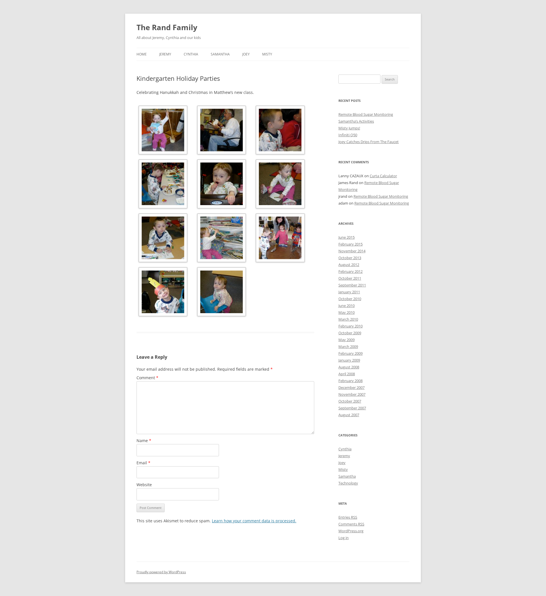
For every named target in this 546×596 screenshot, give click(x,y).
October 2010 (349, 298)
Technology (348, 483)
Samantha (220, 54)
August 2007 (348, 414)
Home (141, 54)
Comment (147, 377)
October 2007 (349, 401)
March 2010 (348, 319)
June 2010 (346, 305)
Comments (351, 524)
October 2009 (349, 332)
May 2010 (346, 312)
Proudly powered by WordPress (161, 572)
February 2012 (350, 271)
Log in (343, 537)
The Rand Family (166, 27)
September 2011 (352, 285)
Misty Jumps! (349, 128)
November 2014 (351, 250)
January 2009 (349, 360)
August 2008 (348, 367)
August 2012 (348, 264)
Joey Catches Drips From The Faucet (368, 141)
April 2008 (346, 373)
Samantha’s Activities (356, 121)
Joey (246, 54)
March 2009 (348, 346)
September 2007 (352, 408)
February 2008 (350, 380)
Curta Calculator (383, 175)
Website (144, 484)
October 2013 (349, 257)
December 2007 (351, 387)
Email (143, 462)
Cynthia (191, 54)
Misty (267, 54)
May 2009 (346, 339)
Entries (347, 517)
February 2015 (350, 244)
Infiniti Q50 (347, 134)
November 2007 (351, 394)
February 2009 (350, 353)
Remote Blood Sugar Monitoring (365, 114)
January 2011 (349, 291)
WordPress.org (350, 530)
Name (143, 440)
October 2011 (349, 278)
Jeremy (165, 54)
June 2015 (346, 237)
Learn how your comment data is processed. (254, 520)
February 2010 (350, 326)
